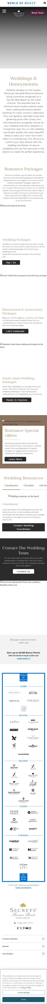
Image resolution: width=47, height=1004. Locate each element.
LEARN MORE (22, 659)
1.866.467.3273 (25, 923)
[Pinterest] (23, 928)
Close (23, 999)
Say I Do (11, 262)
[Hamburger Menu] (4, 12)
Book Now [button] (38, 12)
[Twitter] (20, 928)
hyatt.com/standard (23, 888)
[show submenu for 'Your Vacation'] (43, 954)
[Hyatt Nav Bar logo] (22, 3)
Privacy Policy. (26, 988)
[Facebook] (17, 928)
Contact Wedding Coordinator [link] (23, 527)
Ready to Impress (16, 399)
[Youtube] (26, 928)
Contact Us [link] (23, 571)
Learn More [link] (15, 459)
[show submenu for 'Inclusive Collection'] (43, 939)
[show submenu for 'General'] (43, 946)
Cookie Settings (23, 993)
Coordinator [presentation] (11, 485)
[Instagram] (29, 928)
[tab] (11, 486)
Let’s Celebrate (15, 331)
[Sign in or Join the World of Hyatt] (45, 3)
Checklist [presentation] (29, 485)
